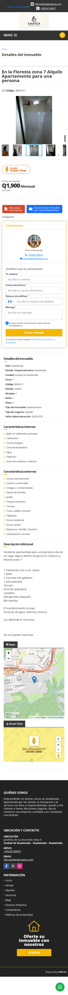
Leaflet (37, 717)
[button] (63, 99)
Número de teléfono (17, 296)
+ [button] (8, 653)
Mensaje (11, 307)
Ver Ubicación (32, 749)
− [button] (8, 658)
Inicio (4, 49)
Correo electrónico (16, 285)
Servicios (10, 895)
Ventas (9, 885)
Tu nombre (12, 274)
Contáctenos (12, 909)
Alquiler (10, 890)
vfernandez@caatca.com (48, 4)
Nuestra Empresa (16, 905)
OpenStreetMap (56, 717)
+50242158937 (48, 8)
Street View (18, 169)
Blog (8, 900)
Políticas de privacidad (19, 914)
